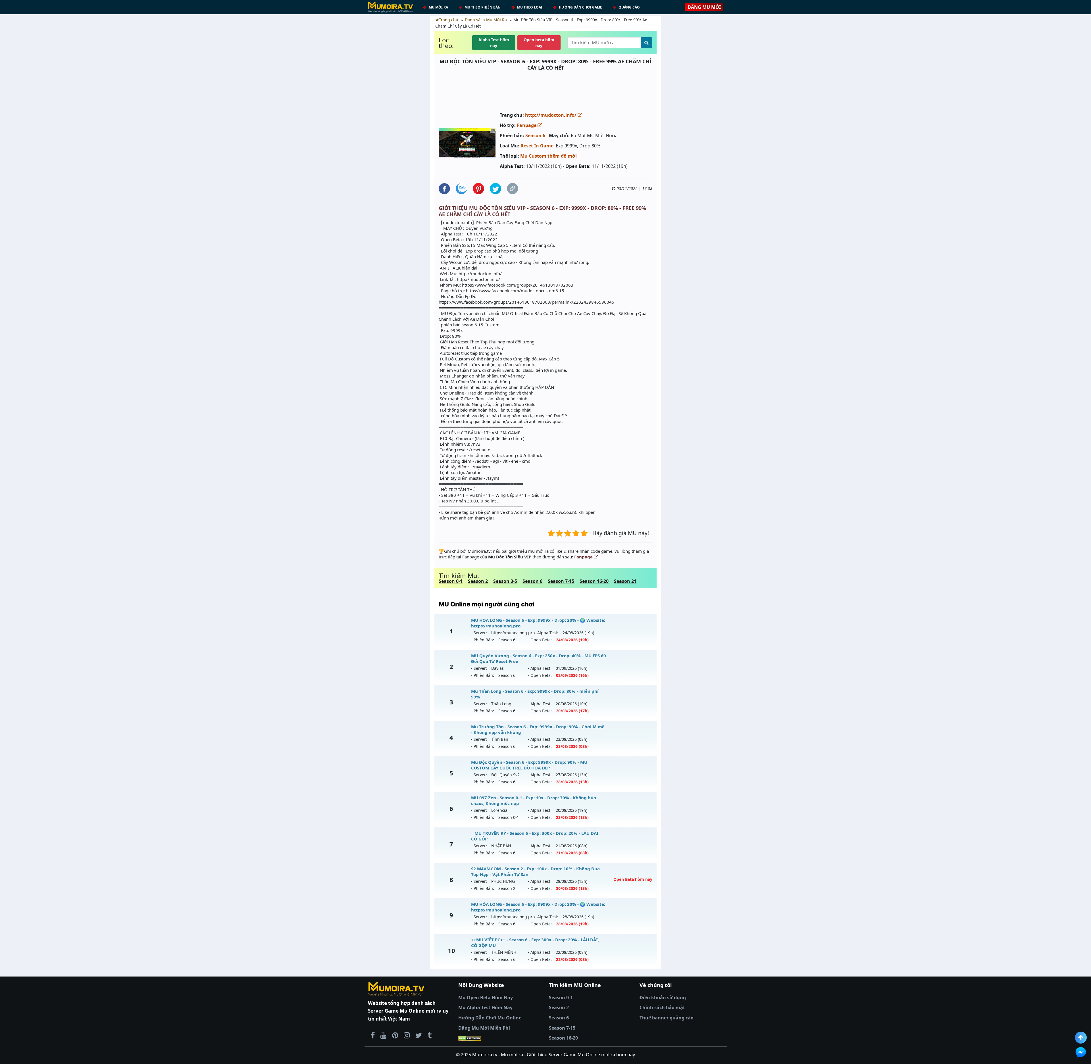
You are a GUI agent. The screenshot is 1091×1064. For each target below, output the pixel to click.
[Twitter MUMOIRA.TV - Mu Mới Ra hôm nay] (418, 1035)
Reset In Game (536, 146)
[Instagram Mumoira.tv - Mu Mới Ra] (407, 1035)
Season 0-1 (451, 581)
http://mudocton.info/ (551, 115)
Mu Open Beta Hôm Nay (485, 997)
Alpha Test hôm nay (493, 42)
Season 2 (478, 581)
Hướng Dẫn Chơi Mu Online (489, 1018)
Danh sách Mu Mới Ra (486, 19)
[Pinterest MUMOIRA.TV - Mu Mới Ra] (395, 1035)
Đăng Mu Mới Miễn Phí (484, 1028)
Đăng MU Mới (704, 7)
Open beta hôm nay (539, 42)
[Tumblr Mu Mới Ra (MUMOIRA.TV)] (430, 1035)
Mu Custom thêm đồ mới (548, 156)
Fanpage (527, 125)
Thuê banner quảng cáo (667, 1018)
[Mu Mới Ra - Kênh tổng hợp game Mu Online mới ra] (383, 1035)
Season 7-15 (561, 581)
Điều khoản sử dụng (663, 997)
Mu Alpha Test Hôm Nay (485, 1007)
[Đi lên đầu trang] (1081, 1038)
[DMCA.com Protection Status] (500, 1038)
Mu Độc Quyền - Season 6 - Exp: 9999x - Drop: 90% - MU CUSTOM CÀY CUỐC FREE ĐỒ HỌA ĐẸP (529, 765)
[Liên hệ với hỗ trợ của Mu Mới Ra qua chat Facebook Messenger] (1081, 1052)
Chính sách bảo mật (662, 1007)
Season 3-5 (505, 581)
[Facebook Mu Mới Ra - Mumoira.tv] (373, 1035)
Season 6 (535, 135)
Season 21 (625, 581)
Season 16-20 (594, 581)
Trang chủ (448, 19)
